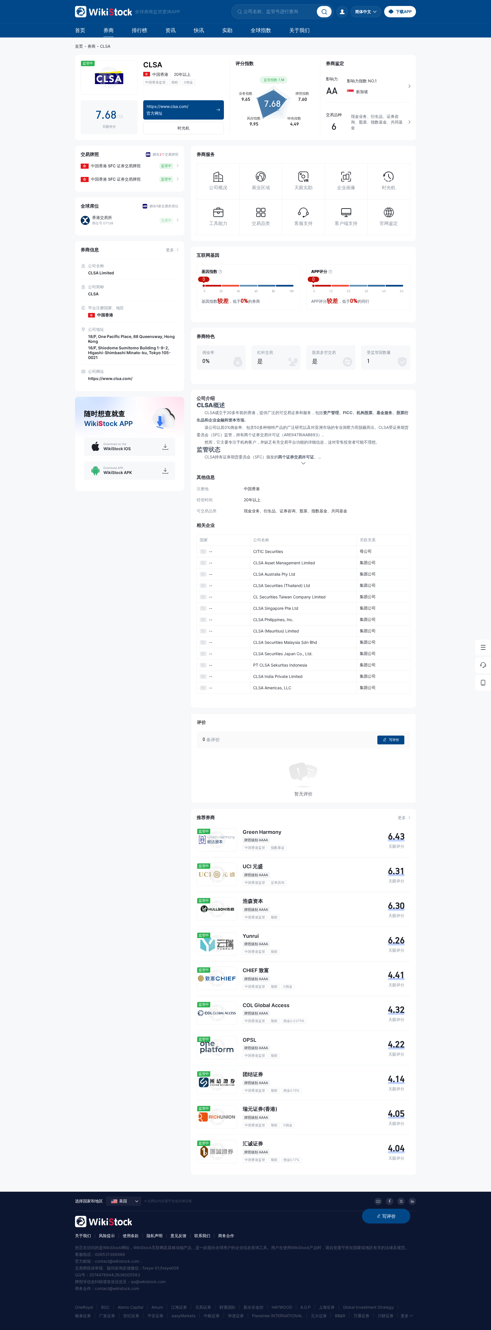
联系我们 (202, 1235)
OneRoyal (84, 1307)
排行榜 (139, 30)
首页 (80, 30)
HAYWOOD (282, 1307)
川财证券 (386, 1315)
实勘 (227, 30)
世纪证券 (131, 1315)
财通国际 (227, 1307)
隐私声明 (155, 1235)
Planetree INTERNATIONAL (277, 1315)
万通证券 (361, 1315)
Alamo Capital (130, 1307)
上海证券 (327, 1307)
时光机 (184, 128)
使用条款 (131, 1235)
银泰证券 (83, 1315)
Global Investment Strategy (368, 1307)
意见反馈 (178, 1235)
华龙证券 (236, 1315)
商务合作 (226, 1235)
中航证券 (212, 1315)
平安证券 (155, 1315)
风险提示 (107, 1235)
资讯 (170, 30)
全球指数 (261, 30)
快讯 (199, 30)
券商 (108, 30)
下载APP (404, 11)
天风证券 (203, 1307)
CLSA (105, 46)
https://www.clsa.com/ (110, 378)
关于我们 (299, 30)
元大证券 (319, 1315)
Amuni (157, 1307)
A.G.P (305, 1307)
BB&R (340, 1315)
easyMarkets (183, 1315)
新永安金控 (253, 1307)
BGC (105, 1307)
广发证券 (107, 1315)
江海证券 (179, 1307)
